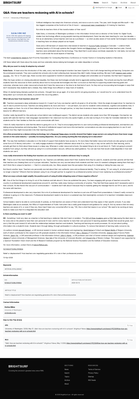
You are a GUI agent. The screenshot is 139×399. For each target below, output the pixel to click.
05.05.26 (6, 18)
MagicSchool (91, 48)
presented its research (20, 58)
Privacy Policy (93, 373)
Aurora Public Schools (98, 46)
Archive (123, 3)
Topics (114, 3)
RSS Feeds (92, 380)
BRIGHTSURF (12, 2)
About (133, 3)
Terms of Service (94, 369)
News (96, 3)
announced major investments (93, 25)
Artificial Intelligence (13, 269)
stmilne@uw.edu (10, 313)
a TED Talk (112, 218)
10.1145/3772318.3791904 (13, 249)
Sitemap (91, 377)
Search (105, 3)
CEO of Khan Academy (94, 218)
